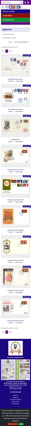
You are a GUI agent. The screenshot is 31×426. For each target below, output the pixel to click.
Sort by (10, 42)
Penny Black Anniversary (15, 79)
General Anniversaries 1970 (15, 169)
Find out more (12, 424)
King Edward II (15, 139)
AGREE (21, 424)
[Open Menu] (2, 7)
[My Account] (25, 2)
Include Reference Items (9, 38)
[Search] (21, 2)
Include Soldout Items (9, 34)
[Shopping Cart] (28, 2)
